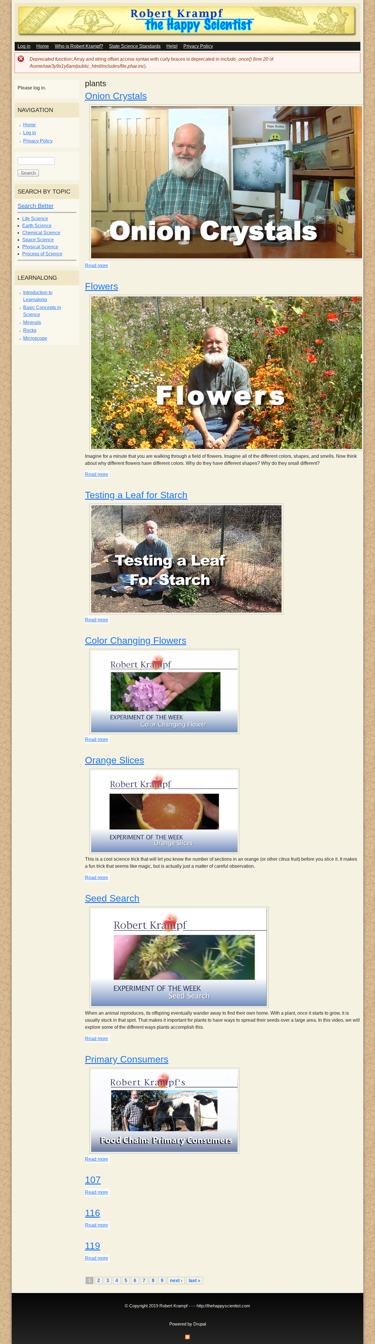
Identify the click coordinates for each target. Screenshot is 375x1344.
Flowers (101, 286)
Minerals (32, 322)
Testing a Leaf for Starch (136, 495)
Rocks (29, 330)
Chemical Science (41, 232)
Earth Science (37, 225)
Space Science (38, 239)
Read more (96, 265)
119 (92, 1245)
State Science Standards (135, 46)
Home (42, 46)
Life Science (35, 218)
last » (194, 1280)
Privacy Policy (198, 46)
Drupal (199, 1324)
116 (92, 1213)
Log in (24, 46)
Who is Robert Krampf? (79, 46)
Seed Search (112, 898)
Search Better (36, 206)
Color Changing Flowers (135, 640)
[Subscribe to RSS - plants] (187, 1338)
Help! (172, 46)
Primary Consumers (126, 1059)
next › (176, 1280)
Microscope (35, 338)
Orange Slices (114, 760)
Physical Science (40, 246)
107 (93, 1179)
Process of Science (42, 253)
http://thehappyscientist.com (223, 1306)
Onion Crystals (116, 96)
